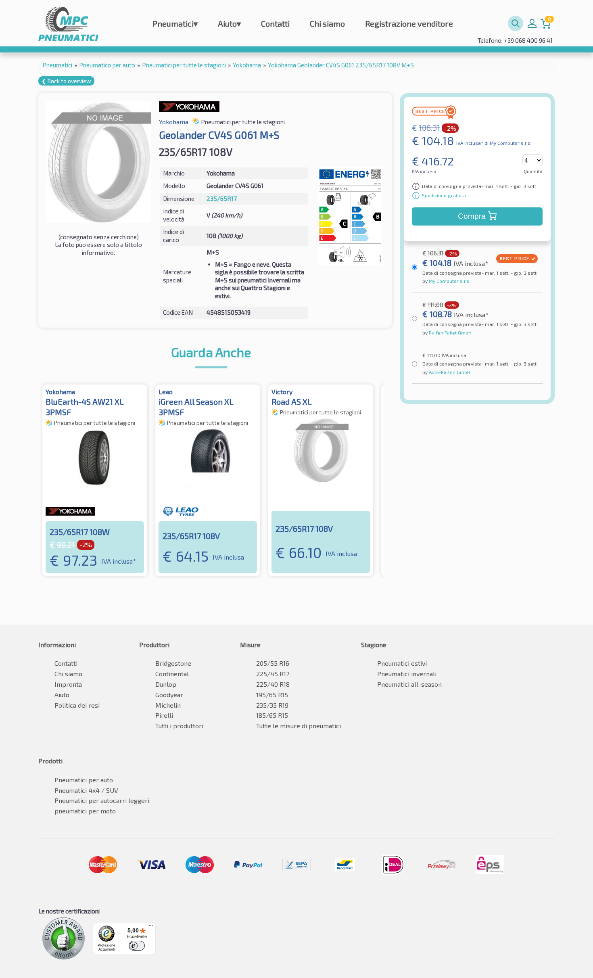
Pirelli (164, 715)
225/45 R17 (272, 673)
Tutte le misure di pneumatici (298, 725)
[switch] (137, 946)
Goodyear (169, 694)
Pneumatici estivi (402, 663)
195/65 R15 (272, 694)
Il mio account (532, 23)
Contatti (275, 23)
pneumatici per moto (85, 811)
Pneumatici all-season (409, 684)
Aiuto (229, 23)
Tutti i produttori (179, 725)
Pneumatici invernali (406, 673)
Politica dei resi (77, 705)
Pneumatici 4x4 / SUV (86, 790)
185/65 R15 (272, 715)
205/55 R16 (272, 663)
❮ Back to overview (66, 80)
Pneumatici (175, 23)
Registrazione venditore (409, 23)
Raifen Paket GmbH (450, 332)
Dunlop (165, 684)
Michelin (168, 705)
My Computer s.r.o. (449, 281)
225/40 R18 (273, 684)
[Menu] (151, 927)
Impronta (68, 684)
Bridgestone (173, 663)
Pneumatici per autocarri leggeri (101, 800)
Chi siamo (327, 23)
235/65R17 (222, 198)
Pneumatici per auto (83, 780)
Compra (472, 216)
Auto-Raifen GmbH (449, 372)
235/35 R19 (272, 705)
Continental (172, 673)
